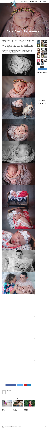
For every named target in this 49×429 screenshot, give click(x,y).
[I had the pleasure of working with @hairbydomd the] (38, 63)
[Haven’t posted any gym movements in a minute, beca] (45, 60)
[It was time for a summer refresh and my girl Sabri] (42, 42)
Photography (27, 28)
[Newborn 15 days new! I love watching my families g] (38, 49)
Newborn (21, 28)
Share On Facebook (11, 385)
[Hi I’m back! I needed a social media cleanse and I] (42, 49)
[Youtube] (40, 103)
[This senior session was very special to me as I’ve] (42, 63)
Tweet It (20, 385)
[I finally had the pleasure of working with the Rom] (42, 53)
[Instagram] (45, 103)
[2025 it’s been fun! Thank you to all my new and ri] (38, 53)
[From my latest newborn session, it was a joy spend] (38, 56)
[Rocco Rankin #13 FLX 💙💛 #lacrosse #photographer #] (42, 45)
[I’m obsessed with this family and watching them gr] (38, 45)
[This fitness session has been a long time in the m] (38, 42)
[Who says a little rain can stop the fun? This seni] (45, 56)
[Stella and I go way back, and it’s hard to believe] (45, 42)
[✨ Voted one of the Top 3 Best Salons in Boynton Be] (45, 45)
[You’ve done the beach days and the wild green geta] (45, 53)
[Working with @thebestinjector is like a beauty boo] (38, 60)
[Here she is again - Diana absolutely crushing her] (42, 56)
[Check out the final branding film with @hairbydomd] (42, 60)
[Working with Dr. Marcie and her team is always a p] (45, 49)
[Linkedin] (42, 103)
